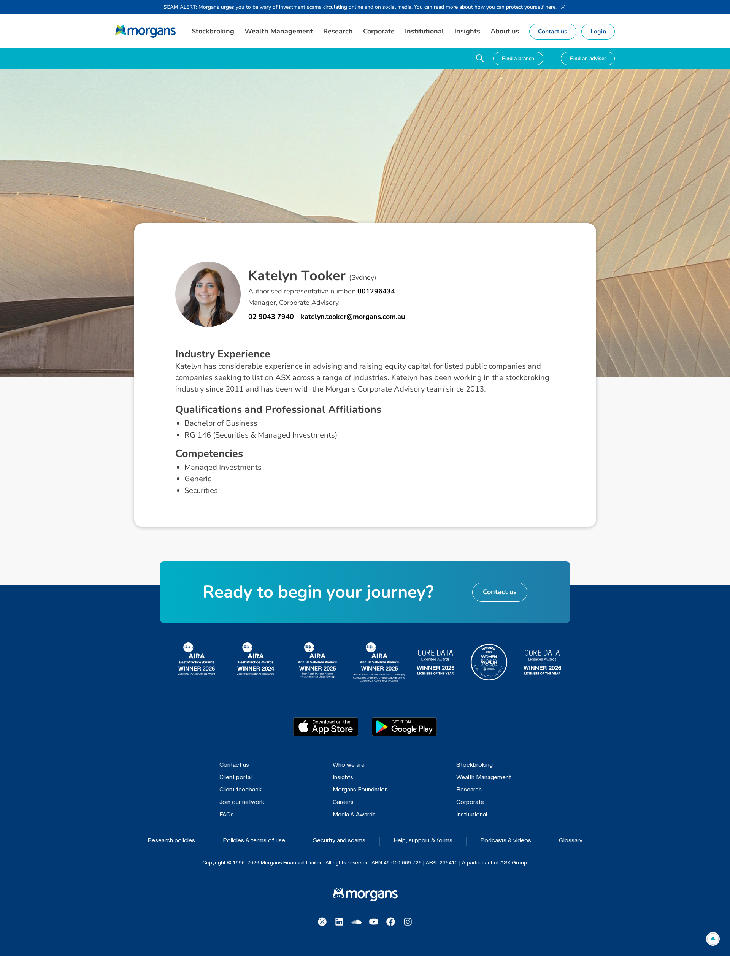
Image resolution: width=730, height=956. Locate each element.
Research (469, 790)
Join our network (241, 802)
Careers (343, 802)
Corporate (470, 802)
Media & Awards (354, 815)
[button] (212, 31)
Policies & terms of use (254, 840)
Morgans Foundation (360, 790)
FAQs (226, 815)
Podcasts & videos (505, 840)
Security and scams (339, 840)
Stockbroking (474, 765)
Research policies (171, 840)
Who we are (349, 765)
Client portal (235, 777)
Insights (343, 777)
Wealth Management (483, 777)
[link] (145, 31)
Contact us (234, 765)
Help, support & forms (423, 840)
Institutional (471, 815)
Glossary (570, 840)
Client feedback (240, 790)
